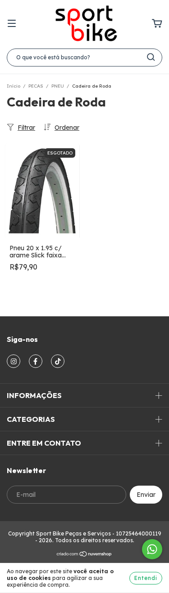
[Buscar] (151, 57)
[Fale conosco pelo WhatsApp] (152, 549)
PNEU (57, 86)
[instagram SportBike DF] (13, 361)
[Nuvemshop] (84, 555)
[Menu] (11, 24)
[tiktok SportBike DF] (57, 361)
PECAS (35, 86)
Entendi (145, 578)
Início (13, 86)
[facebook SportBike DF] (35, 361)
